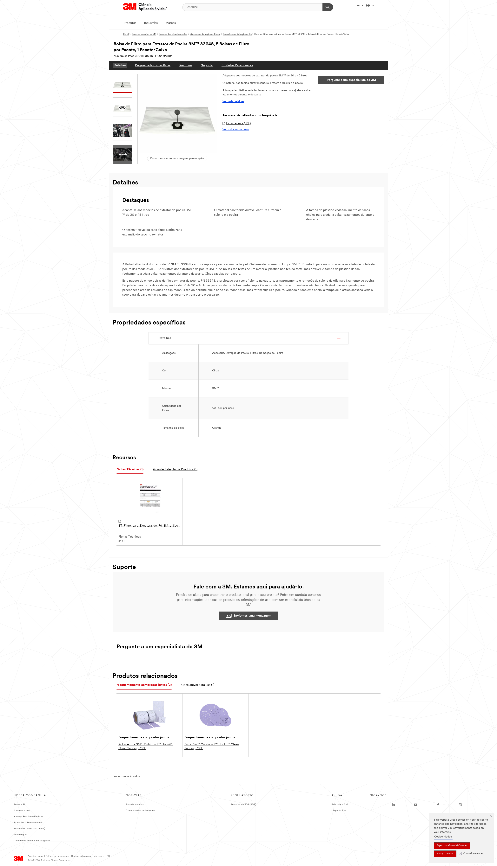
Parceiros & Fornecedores (28, 822)
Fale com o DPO (101, 856)
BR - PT (361, 6)
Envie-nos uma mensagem (252, 615)
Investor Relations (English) (28, 816)
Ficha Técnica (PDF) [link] (238, 123)
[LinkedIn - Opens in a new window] (393, 805)
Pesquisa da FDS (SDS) (243, 804)
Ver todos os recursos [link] (235, 129)
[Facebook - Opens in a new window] (438, 805)
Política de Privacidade (57, 856)
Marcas (170, 23)
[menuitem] (120, 65)
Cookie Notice (443, 836)
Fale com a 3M (339, 804)
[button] (471, 853)
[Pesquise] (327, 7)
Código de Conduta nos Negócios (32, 840)
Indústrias (151, 23)
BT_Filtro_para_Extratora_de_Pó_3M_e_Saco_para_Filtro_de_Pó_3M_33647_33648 (149, 525)
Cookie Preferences (81, 856)
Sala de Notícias (135, 804)
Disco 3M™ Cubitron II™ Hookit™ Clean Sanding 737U (211, 746)
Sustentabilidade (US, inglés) (29, 828)
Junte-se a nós (22, 810)
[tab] (129, 469)
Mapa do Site (338, 810)
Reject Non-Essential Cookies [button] (452, 845)
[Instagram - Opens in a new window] (460, 805)
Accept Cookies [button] (445, 854)
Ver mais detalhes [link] (233, 101)
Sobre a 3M (20, 804)
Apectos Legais (35, 856)
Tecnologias (20, 834)
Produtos (130, 23)
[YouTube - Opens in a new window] (416, 805)
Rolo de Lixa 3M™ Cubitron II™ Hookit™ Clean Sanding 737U (145, 746)
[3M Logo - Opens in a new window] (145, 7)
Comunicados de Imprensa (140, 810)
